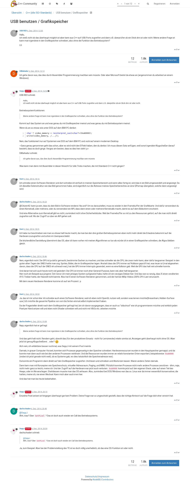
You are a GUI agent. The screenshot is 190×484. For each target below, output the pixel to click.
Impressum (104, 476)
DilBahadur (23, 71)
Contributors (107, 479)
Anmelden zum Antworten (164, 60)
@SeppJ (23, 413)
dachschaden (25, 202)
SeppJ (22, 91)
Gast (21, 179)
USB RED (23, 31)
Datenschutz (91, 476)
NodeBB (96, 479)
